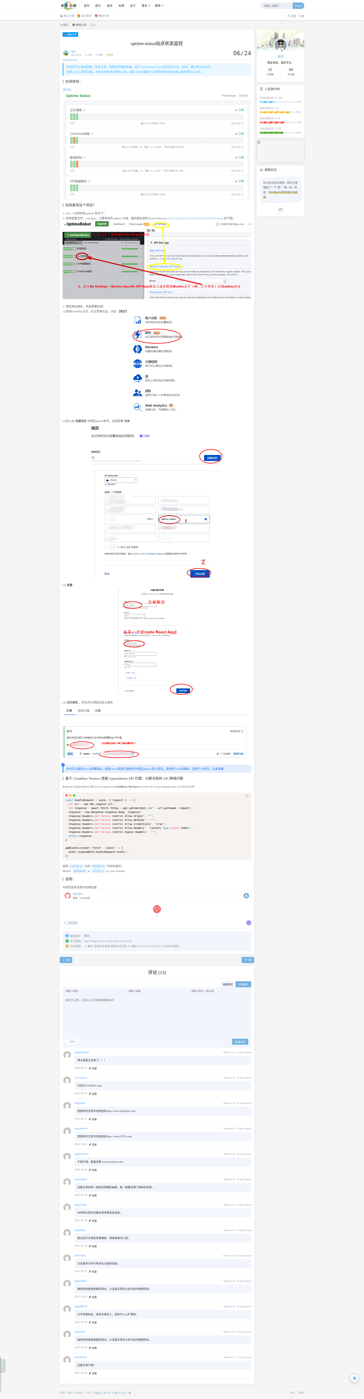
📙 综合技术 (84, 15)
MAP (301, 1392)
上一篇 (66, 960)
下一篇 (247, 960)
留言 (110, 5)
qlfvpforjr (80, 1331)
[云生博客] (69, 5)
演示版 (67, 89)
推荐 (158, 5)
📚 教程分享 (102, 15)
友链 (121, 5)
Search (298, 5)
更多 (144, 5)
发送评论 (240, 1041)
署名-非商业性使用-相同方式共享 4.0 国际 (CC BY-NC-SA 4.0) (124, 946)
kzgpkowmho (82, 1052)
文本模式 (243, 984)
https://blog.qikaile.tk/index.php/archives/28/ (108, 941)
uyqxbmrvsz (81, 1128)
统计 (98, 5)
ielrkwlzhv (80, 1255)
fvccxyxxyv (81, 1077)
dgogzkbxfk (81, 1306)
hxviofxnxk (81, 1357)
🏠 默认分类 (67, 15)
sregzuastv (80, 1103)
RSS (292, 1392)
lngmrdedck (81, 1281)
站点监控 (72, 923)
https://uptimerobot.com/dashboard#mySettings (195, 218)
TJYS (88, 1392)
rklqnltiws (80, 1230)
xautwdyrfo (81, 1179)
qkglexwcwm (82, 1153)
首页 (86, 5)
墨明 (73, 51)
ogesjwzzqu (81, 1204)
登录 (293, 16)
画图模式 (228, 984)
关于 (133, 5)
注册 (301, 16)
